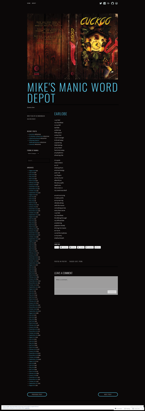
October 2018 (32, 357)
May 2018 (31, 367)
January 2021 (32, 303)
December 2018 (33, 353)
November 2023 (33, 235)
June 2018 (31, 365)
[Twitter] (100, 3)
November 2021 (33, 283)
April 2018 (31, 369)
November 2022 (33, 259)
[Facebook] (104, 3)
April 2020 (32, 321)
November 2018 (33, 355)
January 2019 (32, 351)
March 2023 (32, 251)
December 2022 (33, 257)
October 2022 (32, 261)
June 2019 (31, 341)
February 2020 (33, 325)
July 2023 (31, 243)
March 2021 (32, 299)
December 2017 (33, 377)
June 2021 (31, 293)
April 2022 (31, 273)
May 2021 (31, 295)
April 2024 (32, 224)
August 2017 (32, 385)
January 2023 (32, 255)
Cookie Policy (27, 408)
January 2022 (32, 279)
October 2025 (32, 190)
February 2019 (33, 349)
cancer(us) (31, 144)
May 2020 (31, 319)
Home (29, 3)
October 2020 (33, 309)
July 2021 (31, 291)
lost (76, 261)
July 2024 (31, 218)
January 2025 (32, 206)
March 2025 (32, 202)
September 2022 (33, 263)
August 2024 (32, 216)
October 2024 (32, 212)
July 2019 (31, 339)
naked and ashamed (34, 138)
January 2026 (32, 184)
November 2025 (33, 188)
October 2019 (32, 333)
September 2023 (33, 239)
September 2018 (33, 359)
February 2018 (33, 373)
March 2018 (32, 371)
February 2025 (33, 204)
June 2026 (31, 174)
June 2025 (31, 198)
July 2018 (31, 363)
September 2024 (33, 214)
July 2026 (31, 172)
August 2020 (32, 313)
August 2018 (32, 361)
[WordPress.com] (116, 3)
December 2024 (33, 208)
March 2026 (32, 180)
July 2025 (31, 196)
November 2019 (33, 331)
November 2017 (33, 379)
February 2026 (33, 182)
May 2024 (31, 222)
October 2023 (32, 237)
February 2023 (33, 253)
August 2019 (32, 337)
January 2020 (32, 327)
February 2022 (33, 277)
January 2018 (32, 375)
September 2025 (33, 192)
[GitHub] (112, 3)
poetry (64, 261)
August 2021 (32, 289)
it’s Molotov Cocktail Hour (36, 136)
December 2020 (33, 305)
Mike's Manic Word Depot (72, 92)
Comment (112, 292)
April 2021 (31, 297)
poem (80, 261)
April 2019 (31, 345)
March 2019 (32, 347)
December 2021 (33, 281)
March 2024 (32, 226)
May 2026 (31, 176)
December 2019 (33, 329)
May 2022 (31, 271)
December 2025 (33, 186)
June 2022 (31, 269)
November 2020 (33, 307)
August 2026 (32, 170)
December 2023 (33, 233)
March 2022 (32, 275)
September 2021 (33, 287)
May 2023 (31, 247)
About (34, 3)
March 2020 (32, 323)
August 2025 (32, 194)
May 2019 (31, 343)
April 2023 (31, 249)
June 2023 (31, 245)
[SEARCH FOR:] (38, 160)
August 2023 (32, 241)
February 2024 (33, 229)
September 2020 (33, 311)
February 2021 (33, 301)
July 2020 (31, 315)
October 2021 (32, 285)
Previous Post (34, 394)
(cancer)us (31, 134)
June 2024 (31, 220)
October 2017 (32, 381)
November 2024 (33, 210)
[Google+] (108, 3)
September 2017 (33, 383)
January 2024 (32, 231)
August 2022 (32, 265)
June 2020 (31, 317)
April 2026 (32, 178)
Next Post (105, 394)
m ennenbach (40, 116)
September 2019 (33, 335)
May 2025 (31, 200)
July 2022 (31, 267)
